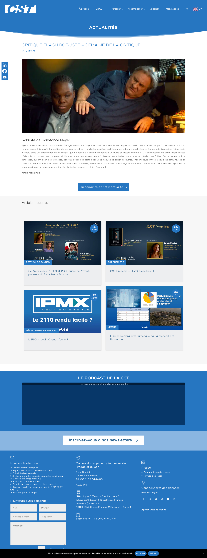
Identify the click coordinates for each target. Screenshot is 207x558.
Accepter (140, 553)
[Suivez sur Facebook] (143, 499)
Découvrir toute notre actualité (102, 187)
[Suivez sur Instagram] (162, 499)
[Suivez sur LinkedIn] (149, 499)
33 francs (160, 509)
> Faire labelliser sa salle (23, 473)
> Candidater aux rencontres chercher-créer (34, 484)
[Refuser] (203, 553)
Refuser (153, 553)
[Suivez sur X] (156, 499)
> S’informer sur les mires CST (26, 478)
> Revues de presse (151, 476)
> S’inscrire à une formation (25, 481)
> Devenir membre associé (24, 467)
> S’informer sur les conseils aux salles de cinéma (36, 476)
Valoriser (154, 9)
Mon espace (172, 9)
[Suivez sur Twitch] (174, 499)
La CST (100, 9)
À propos (84, 9)
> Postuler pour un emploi (24, 492)
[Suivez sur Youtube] (168, 499)
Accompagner (135, 9)
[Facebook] (5, 71)
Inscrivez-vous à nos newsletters (100, 440)
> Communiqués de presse (155, 472)
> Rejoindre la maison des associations (31, 470)
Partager (116, 9)
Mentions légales (150, 492)
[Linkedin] (5, 65)
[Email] (5, 77)
